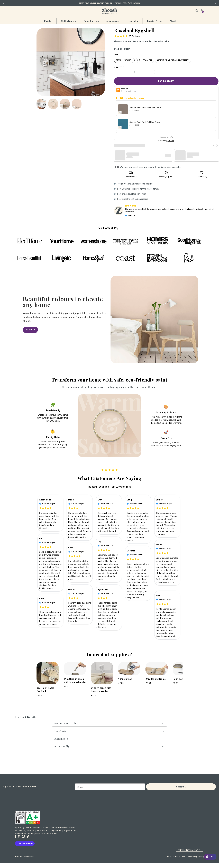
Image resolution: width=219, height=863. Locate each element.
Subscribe (181, 786)
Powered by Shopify (195, 857)
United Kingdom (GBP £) (189, 850)
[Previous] (4, 3)
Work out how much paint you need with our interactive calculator (150, 167)
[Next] (215, 3)
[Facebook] (15, 836)
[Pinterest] (19, 836)
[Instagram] (23, 836)
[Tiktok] (28, 836)
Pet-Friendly (61, 746)
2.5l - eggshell (144, 60)
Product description (66, 723)
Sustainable (61, 738)
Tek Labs (171, 141)
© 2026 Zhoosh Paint (176, 857)
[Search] (197, 10)
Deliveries (29, 856)
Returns (18, 856)
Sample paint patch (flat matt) (173, 60)
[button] (210, 856)
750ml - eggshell (124, 60)
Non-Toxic (60, 731)
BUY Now (30, 329)
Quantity (119, 67)
